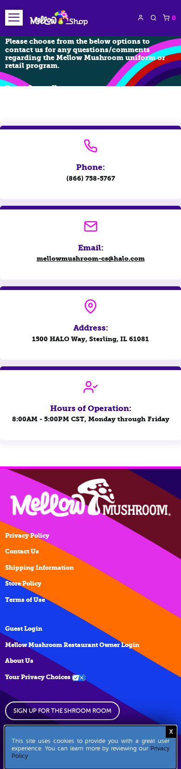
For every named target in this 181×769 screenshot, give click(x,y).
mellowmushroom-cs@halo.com (91, 259)
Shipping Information (39, 567)
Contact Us (43, 87)
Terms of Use (25, 599)
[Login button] (140, 17)
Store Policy (23, 583)
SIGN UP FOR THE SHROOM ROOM (62, 710)
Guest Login (23, 628)
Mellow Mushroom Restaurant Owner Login (72, 644)
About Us (19, 660)
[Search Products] (153, 17)
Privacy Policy (27, 535)
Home (13, 87)
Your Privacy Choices (38, 677)
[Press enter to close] (171, 732)
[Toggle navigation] (14, 18)
